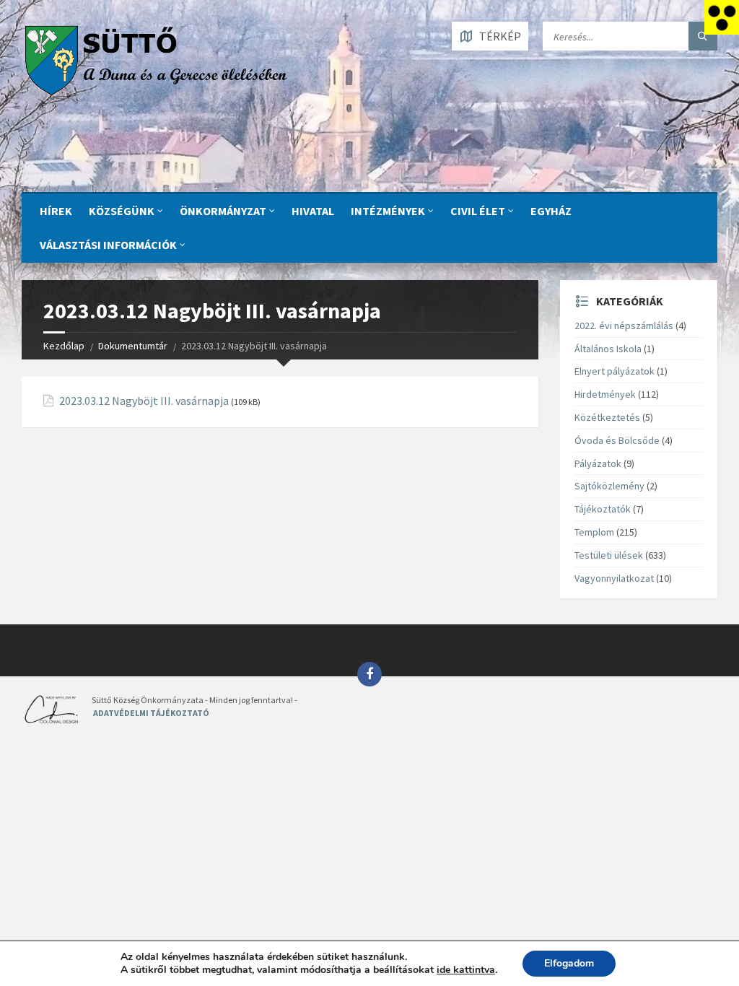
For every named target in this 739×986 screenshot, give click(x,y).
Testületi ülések (608, 555)
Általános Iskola (608, 348)
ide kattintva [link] (466, 970)
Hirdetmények (605, 394)
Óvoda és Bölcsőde (617, 440)
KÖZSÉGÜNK (121, 211)
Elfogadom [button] (569, 963)
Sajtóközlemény (609, 485)
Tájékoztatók (602, 508)
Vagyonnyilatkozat (614, 578)
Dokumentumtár (132, 345)
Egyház (551, 211)
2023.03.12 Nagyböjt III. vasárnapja (144, 401)
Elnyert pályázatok (614, 371)
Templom (594, 531)
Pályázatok (597, 463)
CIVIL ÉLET (477, 211)
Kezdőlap (63, 345)
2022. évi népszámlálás (623, 325)
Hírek (56, 211)
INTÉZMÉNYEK (388, 211)
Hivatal (313, 211)
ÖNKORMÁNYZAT (223, 211)
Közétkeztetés (607, 417)
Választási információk (108, 244)
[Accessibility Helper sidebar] (721, 17)
